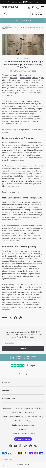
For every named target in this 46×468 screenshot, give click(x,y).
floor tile (35, 78)
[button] (38, 7)
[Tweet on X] (10, 317)
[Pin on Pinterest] (20, 317)
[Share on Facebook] (15, 317)
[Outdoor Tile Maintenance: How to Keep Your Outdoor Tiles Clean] (43, 465)
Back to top (23, 374)
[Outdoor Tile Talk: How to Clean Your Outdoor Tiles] (3, 465)
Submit (23, 349)
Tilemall (9, 459)
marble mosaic (25, 78)
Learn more (33, 2)
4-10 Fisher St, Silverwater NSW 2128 (23, 433)
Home (4, 26)
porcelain (13, 78)
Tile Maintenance (12, 26)
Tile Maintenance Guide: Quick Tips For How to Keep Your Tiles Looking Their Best (22, 28)
